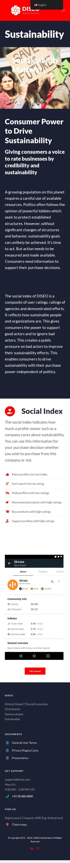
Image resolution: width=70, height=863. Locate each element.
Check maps (19, 824)
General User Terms (24, 742)
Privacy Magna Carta (25, 750)
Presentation (20, 758)
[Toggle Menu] (63, 10)
